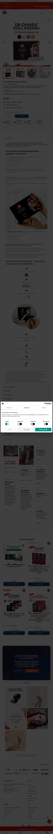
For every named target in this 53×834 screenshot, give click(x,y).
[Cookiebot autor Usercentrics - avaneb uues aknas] (45, 404)
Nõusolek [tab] (9, 407)
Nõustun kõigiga (43, 429)
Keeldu (9, 429)
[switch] (20, 424)
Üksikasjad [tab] (26, 407)
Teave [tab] (43, 407)
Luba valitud (26, 429)
